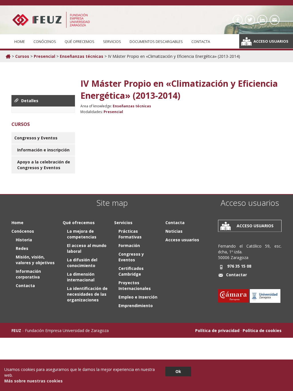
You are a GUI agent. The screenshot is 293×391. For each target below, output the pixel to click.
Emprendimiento (135, 305)
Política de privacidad (217, 330)
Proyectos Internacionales (134, 285)
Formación (129, 245)
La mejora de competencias (81, 234)
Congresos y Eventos (36, 138)
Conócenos (44, 41)
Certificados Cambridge (131, 271)
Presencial (44, 56)
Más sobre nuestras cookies (33, 381)
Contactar (236, 274)
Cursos (22, 56)
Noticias (174, 231)
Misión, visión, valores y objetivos (35, 259)
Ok (178, 371)
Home (19, 41)
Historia (24, 239)
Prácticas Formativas (130, 234)
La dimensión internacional (80, 277)
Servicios (112, 41)
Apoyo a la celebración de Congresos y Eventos (43, 164)
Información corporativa (28, 274)
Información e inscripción (43, 150)
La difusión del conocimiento (82, 262)
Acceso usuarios (271, 41)
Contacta (200, 41)
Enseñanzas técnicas (81, 56)
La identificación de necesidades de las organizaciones (87, 294)
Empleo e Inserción (137, 297)
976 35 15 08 (239, 266)
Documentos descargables (156, 41)
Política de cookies (262, 330)
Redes (22, 248)
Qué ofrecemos (79, 41)
